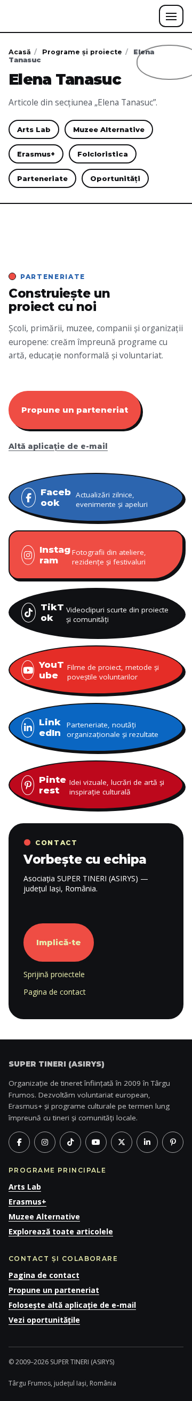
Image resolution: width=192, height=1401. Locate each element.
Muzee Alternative (109, 129)
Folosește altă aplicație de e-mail (72, 1305)
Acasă (20, 52)
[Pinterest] (172, 1142)
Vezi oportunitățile (44, 1320)
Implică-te (58, 942)
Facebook (94, 498)
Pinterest (101, 785)
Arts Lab (34, 129)
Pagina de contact (54, 992)
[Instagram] (44, 1142)
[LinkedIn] (147, 1142)
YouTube (98, 670)
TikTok (105, 613)
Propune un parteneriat (74, 410)
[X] (121, 1142)
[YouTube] (96, 1142)
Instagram (92, 555)
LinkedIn (98, 728)
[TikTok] (70, 1142)
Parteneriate (42, 178)
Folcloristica (102, 154)
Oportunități (115, 178)
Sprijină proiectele (54, 974)
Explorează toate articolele (61, 1231)
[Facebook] (19, 1142)
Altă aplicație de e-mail (58, 446)
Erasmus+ (36, 154)
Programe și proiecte (82, 52)
